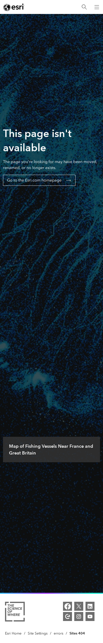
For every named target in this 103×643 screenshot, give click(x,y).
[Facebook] (67, 606)
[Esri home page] (14, 7)
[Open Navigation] (96, 7)
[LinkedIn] (90, 606)
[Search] (84, 7)
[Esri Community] (67, 616)
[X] (78, 606)
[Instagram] (78, 616)
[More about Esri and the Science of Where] (15, 612)
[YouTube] (90, 616)
